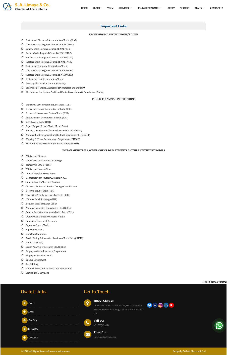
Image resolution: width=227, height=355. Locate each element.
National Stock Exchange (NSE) (41, 199)
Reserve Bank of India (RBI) (40, 190)
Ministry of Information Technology (44, 160)
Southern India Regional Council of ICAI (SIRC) (49, 57)
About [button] (97, 8)
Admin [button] (199, 8)
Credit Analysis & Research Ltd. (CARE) (46, 246)
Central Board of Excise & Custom (43, 182)
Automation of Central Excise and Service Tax (48, 268)
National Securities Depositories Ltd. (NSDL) (48, 207)
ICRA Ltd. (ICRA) (34, 242)
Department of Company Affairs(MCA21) (46, 177)
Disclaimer (33, 337)
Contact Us (216, 8)
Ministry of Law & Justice (39, 164)
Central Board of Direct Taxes (40, 173)
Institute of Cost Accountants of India (44, 79)
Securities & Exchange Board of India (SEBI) (48, 195)
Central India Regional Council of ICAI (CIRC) (48, 48)
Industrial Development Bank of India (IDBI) (48, 104)
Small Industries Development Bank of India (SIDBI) (52, 143)
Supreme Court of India (38, 225)
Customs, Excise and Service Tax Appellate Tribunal (51, 186)
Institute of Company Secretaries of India (46, 66)
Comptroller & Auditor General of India (45, 216)
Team (110, 8)
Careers (184, 8)
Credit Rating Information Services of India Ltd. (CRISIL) (54, 238)
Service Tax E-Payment (37, 272)
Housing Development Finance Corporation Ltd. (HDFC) (54, 130)
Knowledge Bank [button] (148, 8)
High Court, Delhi (34, 229)
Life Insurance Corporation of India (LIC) (46, 117)
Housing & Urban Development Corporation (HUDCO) (53, 139)
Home (84, 8)
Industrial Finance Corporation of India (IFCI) (49, 108)
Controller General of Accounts (41, 220)
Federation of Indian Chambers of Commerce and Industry (55, 87)
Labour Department (36, 259)
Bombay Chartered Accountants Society (46, 83)
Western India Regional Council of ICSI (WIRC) (49, 74)
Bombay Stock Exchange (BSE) (41, 203)
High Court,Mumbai (36, 233)
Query (171, 8)
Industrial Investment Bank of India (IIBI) (47, 113)
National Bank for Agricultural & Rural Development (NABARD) (58, 134)
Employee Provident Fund (39, 255)
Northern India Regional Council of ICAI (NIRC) (50, 44)
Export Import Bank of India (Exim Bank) (47, 126)
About (31, 311)
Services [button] (124, 8)
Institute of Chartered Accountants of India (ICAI (51, 40)
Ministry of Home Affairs (38, 169)
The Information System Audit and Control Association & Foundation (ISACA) (65, 92)
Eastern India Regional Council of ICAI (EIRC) (49, 53)
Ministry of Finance (36, 156)
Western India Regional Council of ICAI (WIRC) (49, 61)
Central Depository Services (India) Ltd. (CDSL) (50, 212)
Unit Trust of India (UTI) (38, 121)
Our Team (32, 320)
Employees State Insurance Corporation (46, 251)
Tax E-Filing (32, 264)
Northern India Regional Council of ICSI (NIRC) (49, 70)
